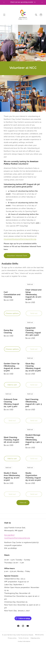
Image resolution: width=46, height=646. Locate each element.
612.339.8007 (9, 535)
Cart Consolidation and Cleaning (12, 294)
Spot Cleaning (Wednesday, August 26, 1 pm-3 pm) (33, 402)
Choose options (12, 313)
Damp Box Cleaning (8, 331)
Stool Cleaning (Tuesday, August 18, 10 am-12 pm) (11, 439)
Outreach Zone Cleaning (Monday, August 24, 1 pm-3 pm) (11, 402)
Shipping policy (35, 638)
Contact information (24, 641)
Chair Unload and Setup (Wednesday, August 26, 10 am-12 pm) (33, 294)
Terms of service (24, 638)
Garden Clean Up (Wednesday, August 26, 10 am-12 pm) (12, 367)
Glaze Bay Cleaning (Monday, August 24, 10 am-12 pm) (33, 367)
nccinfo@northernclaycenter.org (17, 538)
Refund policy (39, 634)
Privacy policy (12, 638)
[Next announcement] (42, 2)
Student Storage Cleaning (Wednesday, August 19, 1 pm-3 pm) (33, 439)
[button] (4, 14)
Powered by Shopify (27, 635)
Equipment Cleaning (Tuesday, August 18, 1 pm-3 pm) (33, 331)
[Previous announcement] (4, 2)
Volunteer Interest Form (17, 256)
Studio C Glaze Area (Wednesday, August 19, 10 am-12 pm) (12, 476)
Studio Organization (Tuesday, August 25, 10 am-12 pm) (33, 476)
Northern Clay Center (13, 635)
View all (23, 502)
